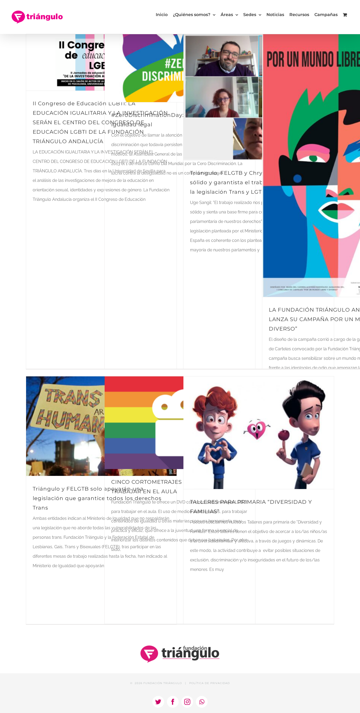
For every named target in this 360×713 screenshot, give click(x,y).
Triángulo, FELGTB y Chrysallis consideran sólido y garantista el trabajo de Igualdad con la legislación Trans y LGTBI (255, 182)
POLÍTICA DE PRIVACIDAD (209, 683)
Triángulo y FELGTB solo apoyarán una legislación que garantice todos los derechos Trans (97, 498)
